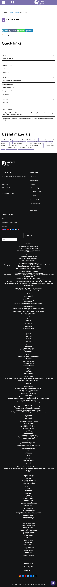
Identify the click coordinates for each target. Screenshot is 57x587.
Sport (28, 316)
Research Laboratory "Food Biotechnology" (28, 278)
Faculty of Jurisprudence (28, 400)
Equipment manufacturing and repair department (28, 268)
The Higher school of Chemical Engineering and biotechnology (28, 412)
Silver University (28, 482)
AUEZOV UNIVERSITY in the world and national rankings (29, 311)
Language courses (28, 517)
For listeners (28, 486)
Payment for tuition (28, 515)
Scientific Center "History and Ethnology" (28, 290)
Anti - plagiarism (28, 508)
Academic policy (28, 432)
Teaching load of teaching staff (28, 435)
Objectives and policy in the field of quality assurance (28, 303)
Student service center (28, 510)
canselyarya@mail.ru (8, 193)
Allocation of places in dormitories (28, 513)
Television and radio (28, 340)
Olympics (28, 537)
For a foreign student (28, 532)
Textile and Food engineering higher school (28, 410)
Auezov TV (5, 55)
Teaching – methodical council (28, 350)
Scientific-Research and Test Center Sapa (28, 266)
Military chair (28, 415)
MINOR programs (28, 462)
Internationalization (28, 555)
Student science (28, 535)
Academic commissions (28, 438)
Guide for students (7, 65)
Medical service (28, 540)
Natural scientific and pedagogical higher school (28, 388)
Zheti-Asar (28, 336)
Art (28, 331)
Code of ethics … (28, 505)
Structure (28, 345)
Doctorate (32, 184)
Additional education (28, 425)
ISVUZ (28, 440)
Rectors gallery (28, 301)
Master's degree (34, 180)
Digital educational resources (28, 443)
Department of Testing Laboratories (29, 263)
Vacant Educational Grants (28, 375)
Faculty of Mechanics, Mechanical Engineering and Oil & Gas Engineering (28, 398)
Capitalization (6, 94)
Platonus (4, 218)
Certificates (28, 490)
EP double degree (28, 460)
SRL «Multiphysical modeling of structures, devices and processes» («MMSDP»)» (28, 281)
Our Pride (28, 315)
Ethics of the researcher (28, 523)
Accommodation (28, 373)
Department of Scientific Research (28, 271)
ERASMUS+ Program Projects (28, 426)
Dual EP (28, 463)
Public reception (28, 423)
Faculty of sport (28, 395)
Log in (28, 370)
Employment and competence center (28, 356)
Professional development (28, 480)
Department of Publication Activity (28, 246)
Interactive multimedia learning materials (28, 445)
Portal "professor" (28, 527)
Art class (28, 549)
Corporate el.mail (34, 199)
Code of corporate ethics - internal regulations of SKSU (28, 308)
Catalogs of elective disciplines (28, 503)
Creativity (28, 318)
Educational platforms (28, 442)
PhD (28, 455)
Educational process (8, 58)
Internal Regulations (28, 306)
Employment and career (28, 525)
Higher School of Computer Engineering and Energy (28, 407)
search (29, 235)
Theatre (28, 335)
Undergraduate (34, 176)
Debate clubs (28, 552)
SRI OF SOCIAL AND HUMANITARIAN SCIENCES (28, 288)
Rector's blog (6, 77)
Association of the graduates (9, 222)
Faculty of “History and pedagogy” (28, 390)
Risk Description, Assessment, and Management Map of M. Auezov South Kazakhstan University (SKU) (28, 119)
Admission (28, 358)
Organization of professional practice (28, 437)
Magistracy (28, 453)
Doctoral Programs (28, 363)
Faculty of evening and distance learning (28, 402)
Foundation (28, 418)
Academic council (28, 348)
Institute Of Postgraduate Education (28, 421)
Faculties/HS (28, 383)
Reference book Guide (8, 87)
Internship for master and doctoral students (28, 512)
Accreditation (28, 310)
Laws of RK (33, 195)
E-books (28, 368)
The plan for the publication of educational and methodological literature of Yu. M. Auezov (28, 468)
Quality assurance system (28, 313)
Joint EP (28, 458)
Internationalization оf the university (12, 80)
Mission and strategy (28, 300)
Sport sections (28, 550)
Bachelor (28, 452)
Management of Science (28, 245)
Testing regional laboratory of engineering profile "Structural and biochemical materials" (28, 265)
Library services (28, 529)
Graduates (5, 102)
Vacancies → (11, 147)
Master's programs (28, 361)
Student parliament (28, 534)
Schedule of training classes (29, 502)
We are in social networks (28, 539)
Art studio (28, 338)
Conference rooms (28, 328)
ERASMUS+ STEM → (26, 147)
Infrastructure (28, 323)
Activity (28, 472)
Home (28, 293)
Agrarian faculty (28, 386)
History (28, 298)
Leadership (28, 346)
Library (4, 62)
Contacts (28, 355)
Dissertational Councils (36, 203)
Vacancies (5, 99)
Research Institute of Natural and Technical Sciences (28, 273)
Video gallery (28, 326)
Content (28, 470)
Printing (28, 341)
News (28, 488)
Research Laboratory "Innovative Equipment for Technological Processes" (28, 280)
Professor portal (7, 69)
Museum (28, 333)
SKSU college (28, 416)
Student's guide (28, 500)
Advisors (28, 507)
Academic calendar (8, 84)
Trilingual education (8, 91)
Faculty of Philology (28, 391)
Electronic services (7, 109)
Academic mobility (28, 519)
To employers (33, 210)
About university (28, 296)
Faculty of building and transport (28, 397)
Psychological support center (28, 530)
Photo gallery (28, 325)
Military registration (28, 544)
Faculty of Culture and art (28, 393)
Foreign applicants (28, 365)
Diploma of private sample (9, 106)
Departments (28, 351)
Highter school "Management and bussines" (28, 408)
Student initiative (28, 376)
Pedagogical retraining (28, 483)
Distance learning (7, 72)
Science (28, 243)
